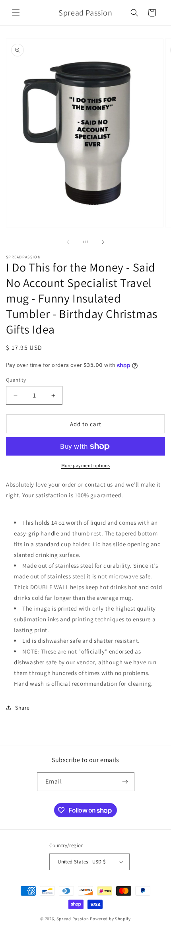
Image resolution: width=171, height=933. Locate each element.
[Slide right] (103, 242)
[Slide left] (68, 242)
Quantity (16, 379)
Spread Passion (72, 918)
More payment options (85, 465)
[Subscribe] (125, 781)
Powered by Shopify (110, 918)
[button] (16, 12)
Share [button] (22, 707)
